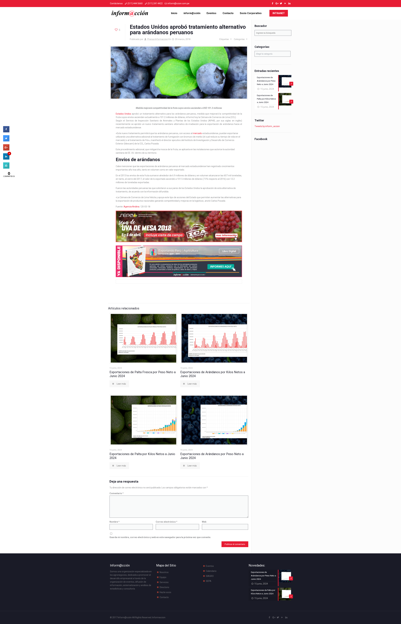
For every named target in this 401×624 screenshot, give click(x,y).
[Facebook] (272, 3)
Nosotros (164, 572)
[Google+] (276, 3)
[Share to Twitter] (6, 140)
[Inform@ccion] (130, 13)
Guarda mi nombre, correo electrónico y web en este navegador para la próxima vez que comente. (160, 537)
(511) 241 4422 (155, 3)
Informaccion (158, 617)
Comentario (116, 493)
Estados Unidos (123, 114)
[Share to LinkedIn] (6, 158)
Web (204, 522)
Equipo (163, 577)
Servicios (164, 582)
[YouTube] (285, 3)
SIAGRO (210, 576)
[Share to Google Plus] (6, 149)
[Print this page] (6, 167)
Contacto (164, 597)
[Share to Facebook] (6, 131)
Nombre (114, 522)
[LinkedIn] (289, 3)
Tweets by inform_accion (267, 126)
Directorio (164, 587)
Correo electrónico (166, 522)
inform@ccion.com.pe (178, 3)
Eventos (210, 566)
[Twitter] (281, 3)
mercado (197, 133)
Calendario (211, 571)
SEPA (208, 581)
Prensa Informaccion (157, 39)
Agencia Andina (131, 206)
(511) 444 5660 (135, 3)
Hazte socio (165, 592)
